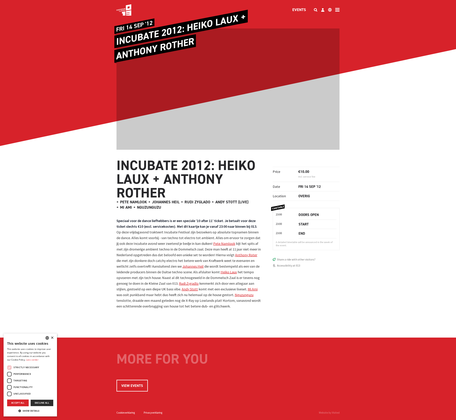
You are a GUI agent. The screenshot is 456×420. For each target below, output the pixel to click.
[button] (30, 411)
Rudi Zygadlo (189, 283)
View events (132, 385)
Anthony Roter (246, 255)
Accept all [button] (18, 402)
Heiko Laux (229, 272)
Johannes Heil (193, 266)
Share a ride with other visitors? (296, 259)
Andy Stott (190, 289)
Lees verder (32, 359)
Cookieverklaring (125, 412)
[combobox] (47, 338)
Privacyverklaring (153, 412)
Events (299, 10)
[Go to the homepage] (129, 10)
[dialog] (30, 374)
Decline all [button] (42, 402)
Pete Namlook (224, 243)
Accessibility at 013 (288, 265)
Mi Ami (253, 289)
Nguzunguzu (244, 295)
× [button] (52, 337)
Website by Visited (329, 412)
